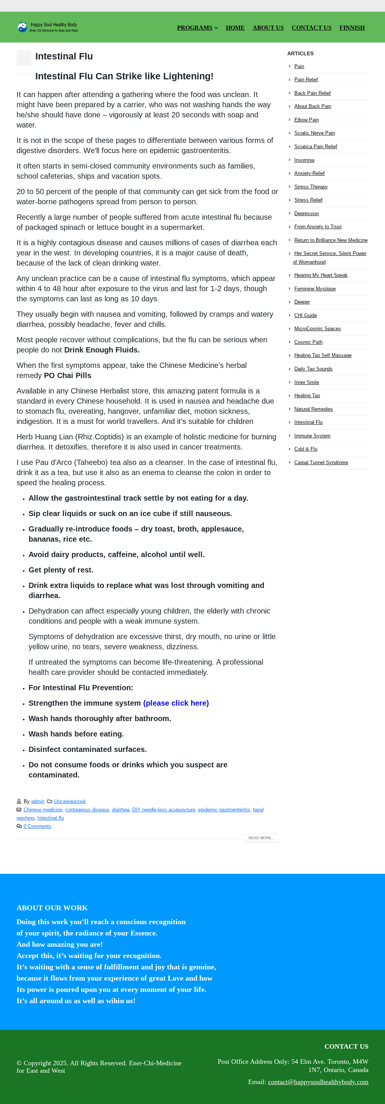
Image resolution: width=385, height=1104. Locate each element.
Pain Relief (306, 79)
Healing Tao (307, 395)
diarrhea (120, 809)
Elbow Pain (306, 120)
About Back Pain (312, 106)
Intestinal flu (50, 818)
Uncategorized (69, 801)
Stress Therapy (311, 187)
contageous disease (87, 809)
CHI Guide (305, 315)
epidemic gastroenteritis (224, 809)
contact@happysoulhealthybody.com (318, 1082)
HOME (235, 27)
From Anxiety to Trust (318, 226)
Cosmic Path (308, 342)
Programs (194, 27)
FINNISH (352, 27)
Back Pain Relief (312, 93)
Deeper (302, 302)
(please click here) (176, 703)
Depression (306, 213)
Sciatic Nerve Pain (314, 133)
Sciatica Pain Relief (315, 146)
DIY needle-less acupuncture (163, 809)
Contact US (312, 27)
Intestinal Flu (64, 56)
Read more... (262, 838)
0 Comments (38, 826)
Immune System (312, 436)
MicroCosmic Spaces (317, 328)
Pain (299, 66)
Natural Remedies (313, 409)
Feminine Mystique (315, 289)
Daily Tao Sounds (313, 369)
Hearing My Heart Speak (321, 275)
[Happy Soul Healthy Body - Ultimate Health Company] (48, 27)
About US (268, 27)
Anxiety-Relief (309, 173)
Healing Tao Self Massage (323, 355)
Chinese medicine (43, 809)
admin (37, 801)
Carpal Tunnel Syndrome (321, 462)
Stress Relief (308, 200)
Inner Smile (306, 382)
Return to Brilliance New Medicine (331, 240)
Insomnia (304, 160)
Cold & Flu (305, 449)
